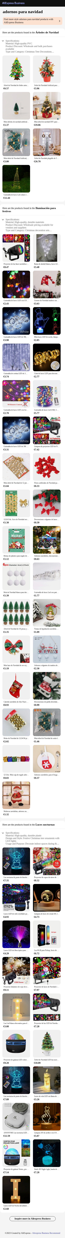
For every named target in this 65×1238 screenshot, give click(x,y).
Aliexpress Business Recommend (46, 1233)
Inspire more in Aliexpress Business (33, 1218)
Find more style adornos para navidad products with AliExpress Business (28, 21)
